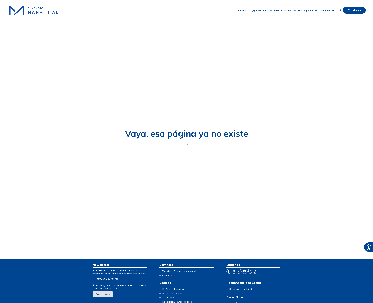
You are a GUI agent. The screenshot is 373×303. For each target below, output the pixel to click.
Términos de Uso (125, 285)
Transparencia (326, 10)
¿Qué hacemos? (260, 10)
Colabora (354, 10)
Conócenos (241, 10)
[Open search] (340, 10)
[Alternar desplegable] (250, 10)
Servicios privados (283, 10)
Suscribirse (103, 294)
